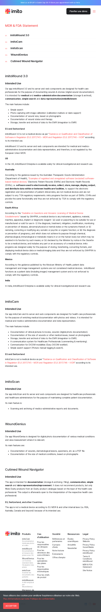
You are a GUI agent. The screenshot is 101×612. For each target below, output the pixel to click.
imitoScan (17, 48)
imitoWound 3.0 (19, 35)
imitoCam (16, 41)
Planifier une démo (78, 11)
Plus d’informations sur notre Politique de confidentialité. (29, 598)
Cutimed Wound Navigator (27, 61)
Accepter (11, 606)
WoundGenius (19, 54)
